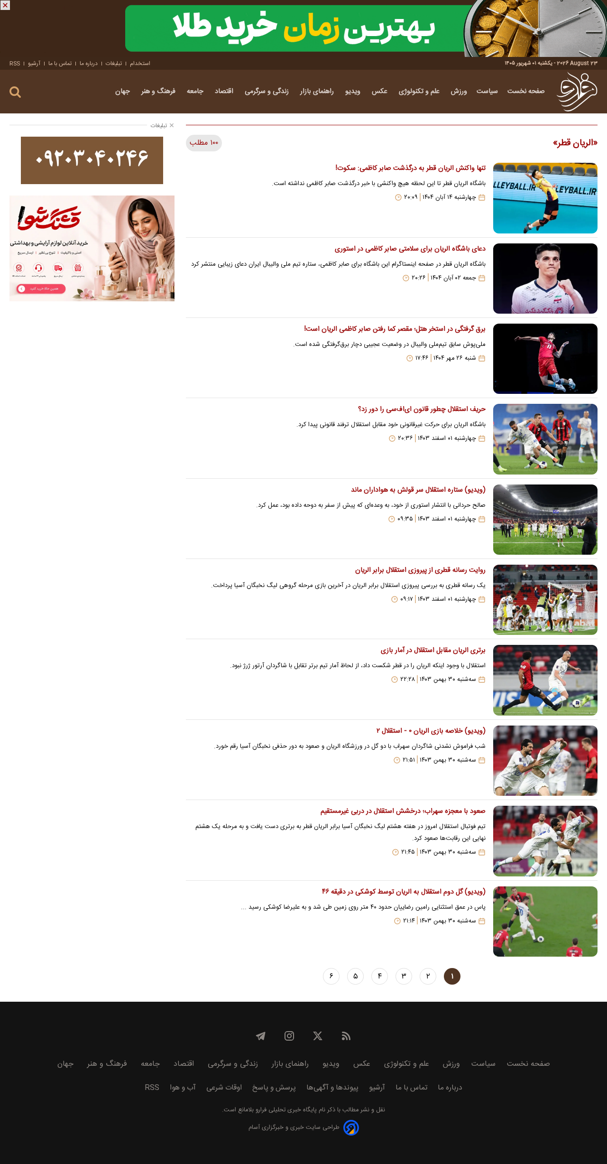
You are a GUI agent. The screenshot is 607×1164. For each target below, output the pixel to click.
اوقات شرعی (224, 1088)
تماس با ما (60, 63)
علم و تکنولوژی (420, 91)
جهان (123, 91)
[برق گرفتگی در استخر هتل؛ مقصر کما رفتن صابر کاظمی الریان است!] (545, 359)
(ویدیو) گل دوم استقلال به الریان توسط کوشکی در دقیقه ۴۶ (404, 892)
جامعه (196, 91)
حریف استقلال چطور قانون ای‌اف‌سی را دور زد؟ (422, 409)
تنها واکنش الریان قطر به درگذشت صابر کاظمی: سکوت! (411, 168)
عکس (380, 91)
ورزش (459, 91)
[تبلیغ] (303, 28)
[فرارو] (577, 92)
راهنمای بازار (318, 91)
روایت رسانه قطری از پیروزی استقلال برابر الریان (420, 570)
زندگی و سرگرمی (268, 91)
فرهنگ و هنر (159, 91)
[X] (317, 1036)
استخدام (140, 63)
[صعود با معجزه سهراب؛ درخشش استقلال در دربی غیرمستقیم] (545, 841)
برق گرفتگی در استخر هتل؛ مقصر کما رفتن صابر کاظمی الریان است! (395, 329)
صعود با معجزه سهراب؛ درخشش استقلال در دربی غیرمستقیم (403, 811)
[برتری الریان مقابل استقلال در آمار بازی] (545, 680)
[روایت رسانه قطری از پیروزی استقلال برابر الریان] (545, 600)
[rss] (346, 1036)
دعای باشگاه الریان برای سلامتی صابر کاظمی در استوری (410, 249)
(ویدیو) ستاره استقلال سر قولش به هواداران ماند (418, 490)
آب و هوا (183, 1088)
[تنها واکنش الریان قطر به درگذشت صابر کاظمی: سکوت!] (545, 198)
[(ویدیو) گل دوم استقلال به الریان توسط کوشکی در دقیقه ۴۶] (545, 921)
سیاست (487, 91)
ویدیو (353, 91)
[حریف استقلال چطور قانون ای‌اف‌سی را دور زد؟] (545, 439)
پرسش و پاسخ (274, 1088)
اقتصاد (225, 91)
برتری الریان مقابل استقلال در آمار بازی (433, 650)
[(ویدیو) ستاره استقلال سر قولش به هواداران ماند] (545, 519)
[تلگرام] (261, 1036)
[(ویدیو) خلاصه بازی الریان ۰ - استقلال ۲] (545, 761)
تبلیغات (114, 63)
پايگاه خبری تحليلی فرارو (285, 1110)
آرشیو (34, 63)
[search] (15, 92)
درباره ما (89, 63)
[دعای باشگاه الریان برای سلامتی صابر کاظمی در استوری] (545, 278)
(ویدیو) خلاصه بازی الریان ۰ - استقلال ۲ (431, 731)
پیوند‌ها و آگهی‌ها (332, 1088)
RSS (14, 63)
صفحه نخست (526, 91)
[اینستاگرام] (289, 1036)
